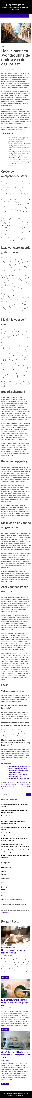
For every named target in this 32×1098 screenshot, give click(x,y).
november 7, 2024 (9, 69)
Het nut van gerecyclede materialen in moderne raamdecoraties (13, 822)
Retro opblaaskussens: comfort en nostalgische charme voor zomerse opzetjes (15, 845)
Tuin (2, 882)
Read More (5, 977)
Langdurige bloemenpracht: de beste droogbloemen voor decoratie (12, 834)
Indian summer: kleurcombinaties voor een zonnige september (14, 811)
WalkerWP (21, 1095)
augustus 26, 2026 (7, 955)
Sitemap (3, 896)
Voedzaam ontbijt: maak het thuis (18, 778)
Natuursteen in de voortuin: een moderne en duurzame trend (15, 817)
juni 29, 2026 (5, 1060)
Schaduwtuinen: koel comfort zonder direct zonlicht (14, 805)
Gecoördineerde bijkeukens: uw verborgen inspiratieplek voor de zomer (15, 1054)
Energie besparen (6, 867)
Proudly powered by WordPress (13, 1093)
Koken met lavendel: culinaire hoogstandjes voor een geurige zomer (14, 1002)
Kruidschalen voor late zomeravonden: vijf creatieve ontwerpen (14, 839)
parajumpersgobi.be (15, 5)
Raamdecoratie (5, 878)
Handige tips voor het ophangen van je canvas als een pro (15, 856)
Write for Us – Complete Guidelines (11, 899)
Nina (3, 69)
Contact (3, 892)
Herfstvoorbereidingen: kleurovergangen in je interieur (15, 828)
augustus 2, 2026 (6, 1008)
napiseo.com (5, 912)
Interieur (3, 871)
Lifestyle (3, 46)
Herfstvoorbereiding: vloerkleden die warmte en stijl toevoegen (15, 851)
